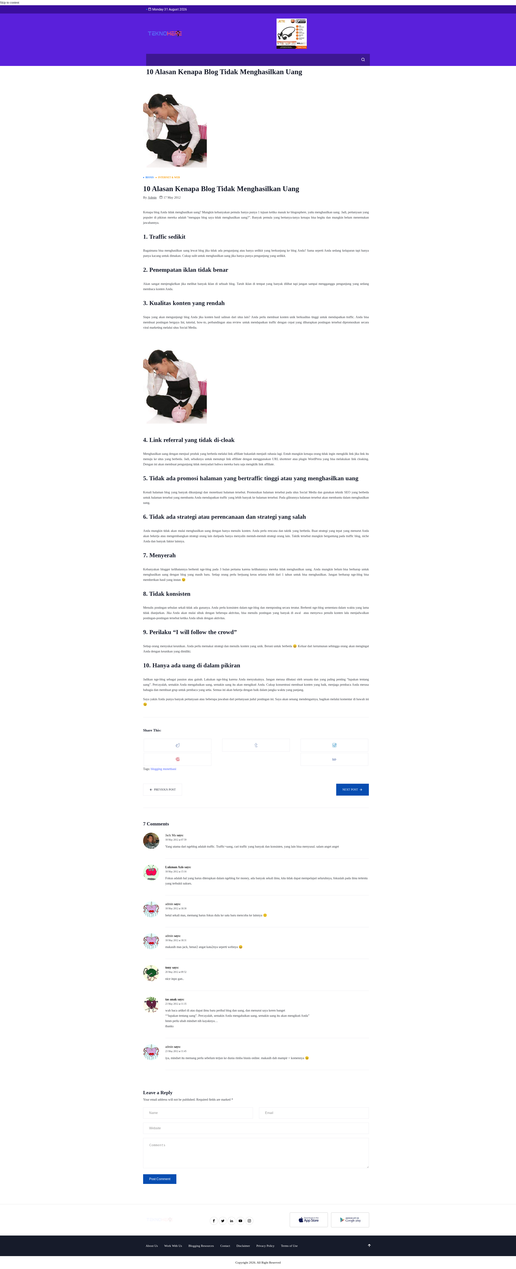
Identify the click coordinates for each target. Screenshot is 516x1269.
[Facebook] (214, 1221)
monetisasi (169, 769)
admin (152, 197)
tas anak (171, 999)
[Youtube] (240, 1221)
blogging (156, 769)
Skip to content (9, 2)
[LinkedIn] (232, 1221)
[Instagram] (249, 1221)
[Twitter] (223, 1221)
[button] (362, 60)
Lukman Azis (174, 867)
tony (168, 967)
